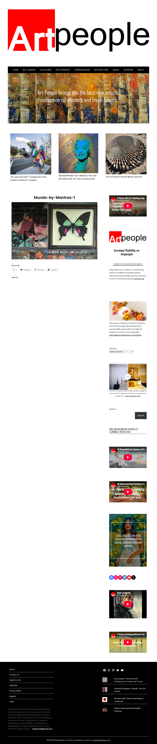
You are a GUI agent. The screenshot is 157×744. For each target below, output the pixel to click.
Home (15, 69)
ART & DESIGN (29, 69)
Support (13, 696)
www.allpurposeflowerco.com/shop (125, 335)
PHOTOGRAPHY (63, 69)
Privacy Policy (15, 691)
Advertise (128, 69)
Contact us (14, 675)
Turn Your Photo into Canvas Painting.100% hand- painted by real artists (128, 540)
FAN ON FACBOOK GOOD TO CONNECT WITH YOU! (123, 430)
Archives (113, 348)
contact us (139, 278)
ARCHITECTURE (101, 69)
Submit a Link (15, 680)
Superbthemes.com (102, 740)
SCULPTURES (46, 69)
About (141, 69)
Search (112, 409)
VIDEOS (116, 69)
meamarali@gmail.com (42, 729)
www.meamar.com (133, 396)
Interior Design (82, 69)
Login (12, 701)
